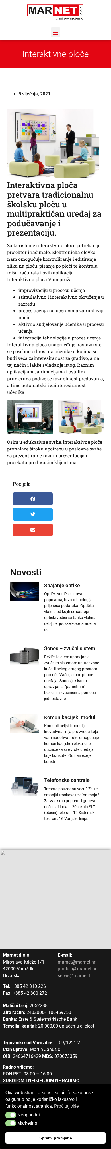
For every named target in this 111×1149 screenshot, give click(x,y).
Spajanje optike (62, 585)
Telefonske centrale (67, 780)
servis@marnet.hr (75, 975)
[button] (55, 32)
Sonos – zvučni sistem (69, 648)
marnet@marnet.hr (76, 962)
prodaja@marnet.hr (77, 968)
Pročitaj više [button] (66, 1106)
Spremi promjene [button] (55, 1138)
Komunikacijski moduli (70, 717)
